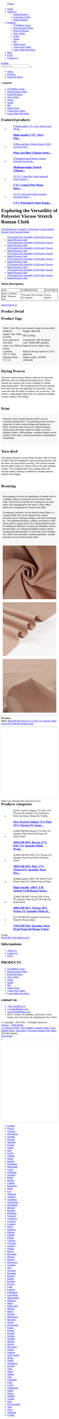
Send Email (6, 1036)
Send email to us (9, 305)
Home (10, 9)
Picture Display (20, 20)
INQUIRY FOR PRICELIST (15, 937)
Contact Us (12, 58)
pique (46, 1028)
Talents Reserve (20, 14)
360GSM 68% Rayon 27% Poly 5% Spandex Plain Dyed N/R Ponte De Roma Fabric (28, 722)
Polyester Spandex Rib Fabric (42, 1030)
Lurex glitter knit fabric (24, 50)
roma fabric (21, 1030)
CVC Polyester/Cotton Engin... (32, 202)
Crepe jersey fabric (22, 47)
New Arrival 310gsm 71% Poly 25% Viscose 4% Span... (32, 823)
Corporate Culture (22, 17)
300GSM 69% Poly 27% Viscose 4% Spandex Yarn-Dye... (30, 870)
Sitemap (5, 1025)
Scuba (16, 36)
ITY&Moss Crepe (22, 25)
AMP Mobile (17, 1025)
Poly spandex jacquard (31, 1028)
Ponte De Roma (21, 30)
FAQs (10, 55)
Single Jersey (19, 44)
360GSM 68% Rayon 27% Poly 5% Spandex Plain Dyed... (30, 846)
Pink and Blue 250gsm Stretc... (32, 152)
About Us (12, 11)
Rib (15, 41)
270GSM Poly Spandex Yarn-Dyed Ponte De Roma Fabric (31, 927)
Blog (9, 52)
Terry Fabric (19, 33)
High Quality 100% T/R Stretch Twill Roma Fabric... (31, 889)
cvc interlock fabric (10, 1028)
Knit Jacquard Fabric (23, 28)
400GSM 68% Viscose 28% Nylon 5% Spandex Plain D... (31, 909)
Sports (16, 39)
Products (11, 22)
